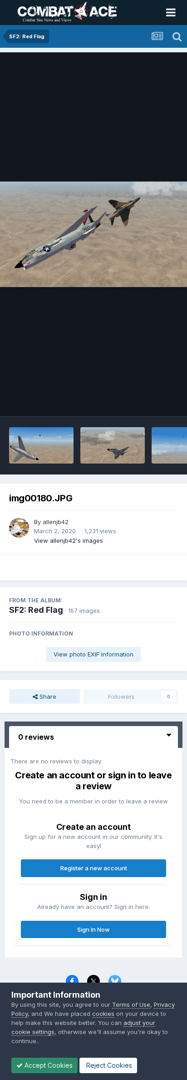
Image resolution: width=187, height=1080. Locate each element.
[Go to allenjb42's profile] (19, 528)
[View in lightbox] (93, 234)
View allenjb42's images (68, 540)
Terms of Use (131, 1004)
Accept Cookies (48, 1065)
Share (47, 696)
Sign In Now (93, 929)
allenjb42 (56, 521)
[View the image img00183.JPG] (112, 445)
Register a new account (93, 868)
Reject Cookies (108, 1065)
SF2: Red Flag (36, 610)
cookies (103, 1013)
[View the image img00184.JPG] (41, 445)
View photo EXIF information (93, 654)
